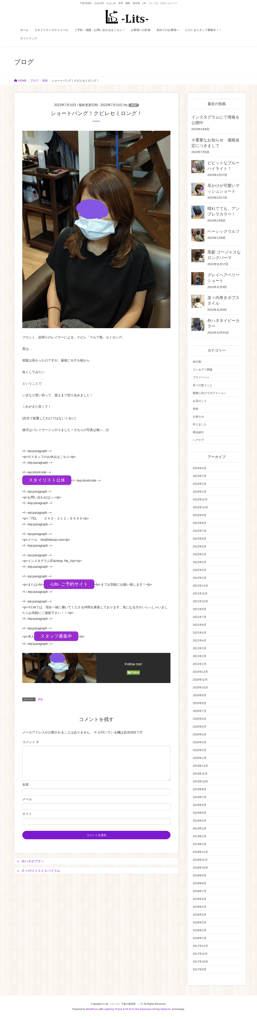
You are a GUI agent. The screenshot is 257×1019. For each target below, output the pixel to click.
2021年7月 (199, 617)
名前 (25, 784)
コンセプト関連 (202, 369)
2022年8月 (199, 523)
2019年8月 (199, 789)
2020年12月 (200, 671)
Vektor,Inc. (165, 1009)
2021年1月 (199, 664)
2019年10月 (200, 781)
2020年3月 (199, 742)
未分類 (197, 361)
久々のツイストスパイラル (41, 870)
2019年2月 (199, 836)
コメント (30, 742)
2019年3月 (199, 828)
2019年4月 (199, 820)
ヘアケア (198, 440)
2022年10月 (200, 507)
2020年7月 (199, 711)
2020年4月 (199, 734)
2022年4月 (199, 554)
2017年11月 (200, 953)
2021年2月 (199, 656)
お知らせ (198, 416)
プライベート (201, 377)
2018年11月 (200, 859)
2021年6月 (199, 624)
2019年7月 (199, 797)
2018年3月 (199, 922)
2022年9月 (199, 515)
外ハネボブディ (33, 861)
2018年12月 (200, 852)
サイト (27, 814)
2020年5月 (199, 726)
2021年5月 (199, 632)
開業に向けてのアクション (209, 393)
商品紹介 (198, 432)
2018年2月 (199, 930)
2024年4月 (199, 468)
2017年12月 (200, 946)
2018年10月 (200, 867)
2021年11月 (200, 593)
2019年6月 (199, 805)
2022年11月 (200, 499)
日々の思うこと (202, 385)
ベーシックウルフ (223, 231)
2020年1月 (199, 758)
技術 (133, 105)
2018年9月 (199, 875)
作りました (200, 424)
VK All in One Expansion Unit (141, 1009)
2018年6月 (199, 899)
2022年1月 (199, 577)
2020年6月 (199, 718)
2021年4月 (199, 640)
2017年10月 (200, 961)
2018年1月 (199, 938)
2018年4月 (199, 914)
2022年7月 (199, 530)
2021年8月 (199, 609)
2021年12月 (200, 585)
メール (27, 799)
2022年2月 (199, 570)
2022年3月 (199, 562)
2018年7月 (199, 891)
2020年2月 (199, 750)
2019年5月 (199, 812)
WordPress (92, 1009)
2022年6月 (199, 538)
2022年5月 (199, 546)
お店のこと (200, 400)
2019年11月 (200, 773)
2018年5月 (199, 906)
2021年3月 (199, 648)
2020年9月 (199, 695)
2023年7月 (199, 476)
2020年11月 (200, 679)
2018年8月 (199, 883)
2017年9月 (199, 969)
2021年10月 (200, 601)
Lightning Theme (113, 1009)
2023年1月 (199, 491)
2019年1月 (199, 844)
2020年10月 (200, 687)
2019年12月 (200, 765)
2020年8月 (199, 703)
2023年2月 (199, 483)
